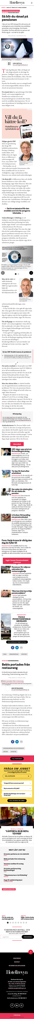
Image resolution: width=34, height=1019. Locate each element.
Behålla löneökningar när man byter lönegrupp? (14, 794)
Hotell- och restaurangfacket (17, 981)
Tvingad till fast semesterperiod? (14, 783)
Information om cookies (17, 965)
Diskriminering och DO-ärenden (13, 748)
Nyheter (24, 654)
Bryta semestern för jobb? (12, 788)
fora (4, 654)
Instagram (21, 1005)
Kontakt (17, 962)
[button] (15, 274)
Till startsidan (17, 758)
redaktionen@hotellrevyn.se (17, 988)
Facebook (12, 1005)
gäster (5, 751)
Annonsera (17, 958)
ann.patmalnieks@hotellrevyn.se (20, 690)
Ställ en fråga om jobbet (17, 800)
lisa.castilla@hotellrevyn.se (20, 65)
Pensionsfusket (14, 11)
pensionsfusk (14, 654)
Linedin (17, 1005)
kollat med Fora (11, 417)
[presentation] (3, 273)
